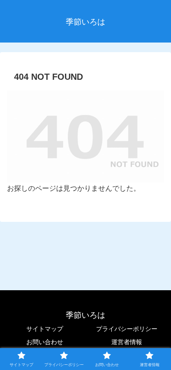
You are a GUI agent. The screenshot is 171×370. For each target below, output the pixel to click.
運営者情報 (126, 341)
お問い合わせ (44, 341)
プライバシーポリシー (126, 328)
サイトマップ (44, 328)
